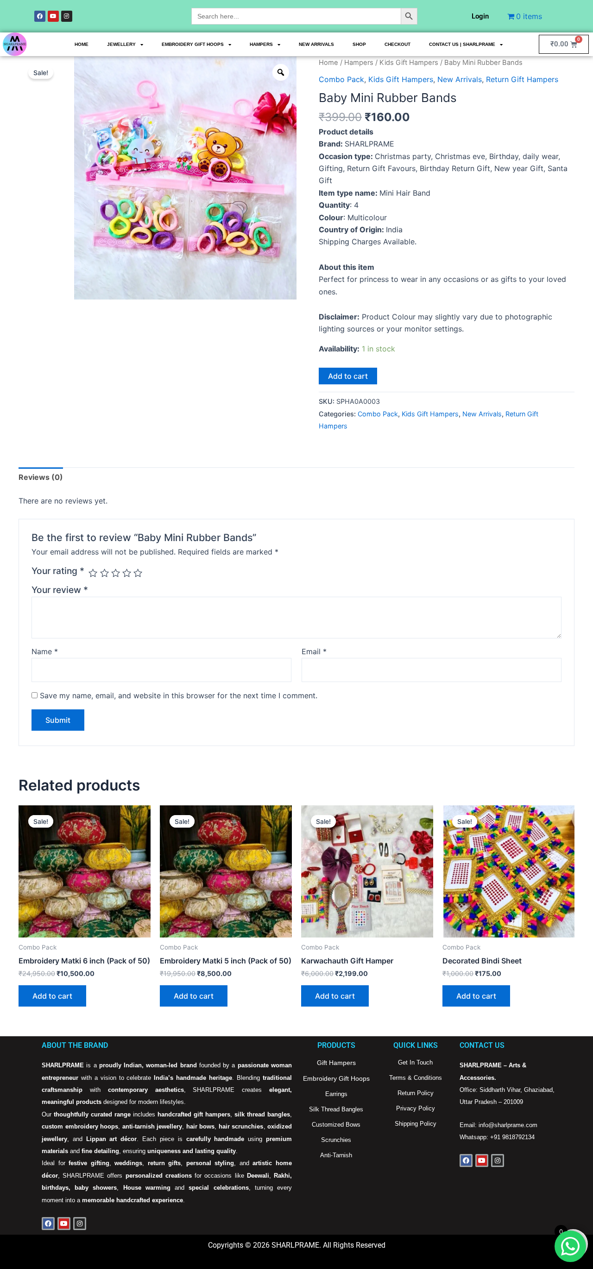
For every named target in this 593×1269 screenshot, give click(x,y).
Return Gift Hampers (522, 79)
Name (45, 651)
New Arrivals (316, 44)
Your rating (58, 570)
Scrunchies (336, 1139)
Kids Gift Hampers (408, 62)
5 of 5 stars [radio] (137, 572)
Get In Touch (415, 1062)
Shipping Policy (415, 1123)
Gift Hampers (336, 1062)
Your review (60, 589)
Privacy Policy (415, 1108)
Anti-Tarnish (336, 1155)
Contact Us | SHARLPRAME (462, 44)
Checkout (397, 44)
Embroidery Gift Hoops (193, 44)
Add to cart (348, 376)
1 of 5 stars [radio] (92, 572)
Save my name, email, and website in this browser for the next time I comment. (178, 695)
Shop (359, 44)
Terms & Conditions (415, 1077)
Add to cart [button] (52, 996)
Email (314, 651)
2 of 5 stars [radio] (104, 572)
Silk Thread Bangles (336, 1109)
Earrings (336, 1093)
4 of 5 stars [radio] (126, 572)
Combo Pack (341, 79)
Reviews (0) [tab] (41, 477)
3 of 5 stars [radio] (115, 572)
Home (81, 44)
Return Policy (415, 1093)
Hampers (261, 44)
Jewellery (121, 44)
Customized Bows (336, 1124)
